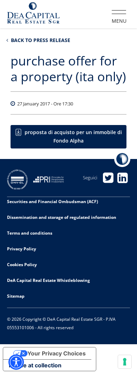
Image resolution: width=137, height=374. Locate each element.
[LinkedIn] (123, 177)
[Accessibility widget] (16, 362)
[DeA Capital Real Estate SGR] (33, 13)
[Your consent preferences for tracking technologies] (124, 361)
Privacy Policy (21, 249)
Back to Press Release (39, 40)
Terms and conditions (29, 233)
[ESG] (51, 178)
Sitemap (16, 296)
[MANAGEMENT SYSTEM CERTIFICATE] (20, 178)
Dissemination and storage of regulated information (61, 217)
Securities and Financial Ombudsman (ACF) (52, 202)
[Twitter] (108, 177)
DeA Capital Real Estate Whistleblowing (48, 280)
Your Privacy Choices (56, 353)
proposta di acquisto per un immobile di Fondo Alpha (73, 136)
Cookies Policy (22, 265)
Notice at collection (35, 365)
